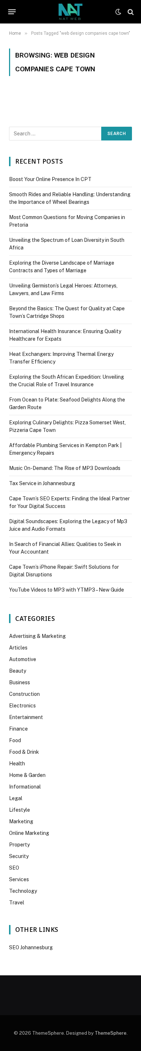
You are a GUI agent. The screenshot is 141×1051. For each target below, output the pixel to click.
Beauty (17, 671)
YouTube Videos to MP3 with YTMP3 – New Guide (66, 590)
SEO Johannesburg (31, 947)
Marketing (21, 821)
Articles (18, 648)
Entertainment (26, 717)
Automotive (22, 659)
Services (19, 879)
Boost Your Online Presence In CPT (50, 179)
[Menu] (12, 11)
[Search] (130, 12)
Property (19, 845)
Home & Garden (27, 775)
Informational (25, 787)
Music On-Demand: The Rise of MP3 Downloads (64, 468)
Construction (24, 694)
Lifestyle (19, 810)
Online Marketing (29, 833)
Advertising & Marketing (37, 636)
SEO (14, 868)
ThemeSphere (111, 1033)
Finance (18, 729)
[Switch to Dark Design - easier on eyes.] (118, 12)
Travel (16, 902)
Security (19, 856)
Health (17, 763)
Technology (23, 891)
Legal (15, 798)
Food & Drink (24, 752)
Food (15, 740)
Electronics (22, 706)
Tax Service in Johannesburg (42, 483)
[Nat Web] (70, 12)
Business (19, 682)
